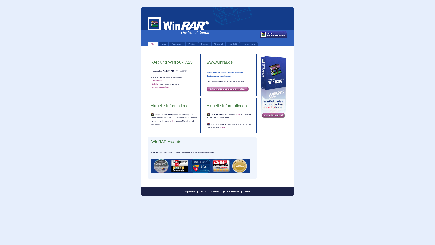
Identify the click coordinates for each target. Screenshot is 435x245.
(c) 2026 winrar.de (231, 192)
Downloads (157, 81)
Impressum (190, 192)
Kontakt (215, 192)
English (247, 192)
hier (238, 114)
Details (155, 84)
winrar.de (178, 25)
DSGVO (203, 192)
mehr (222, 127)
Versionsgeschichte (160, 87)
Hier (173, 121)
